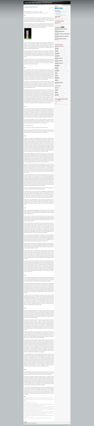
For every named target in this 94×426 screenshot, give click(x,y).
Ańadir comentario (52, 7)
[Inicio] (24, 5)
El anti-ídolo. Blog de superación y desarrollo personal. (38, 2)
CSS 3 (36, 423)
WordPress (25, 423)
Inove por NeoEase (30, 423)
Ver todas (37, 7)
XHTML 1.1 (34, 423)
